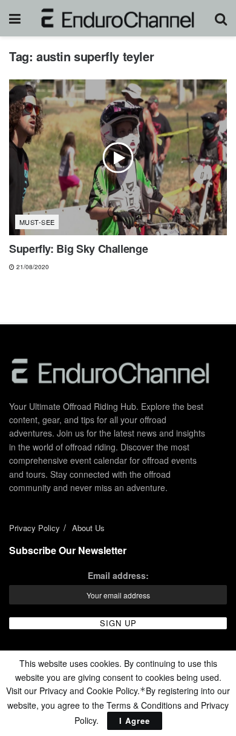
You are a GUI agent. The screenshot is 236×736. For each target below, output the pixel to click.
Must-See (37, 222)
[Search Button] (221, 18)
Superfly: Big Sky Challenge (78, 248)
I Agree (134, 720)
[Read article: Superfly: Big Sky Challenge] (118, 157)
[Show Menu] (15, 18)
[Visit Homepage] (118, 18)
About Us (88, 528)
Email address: (118, 575)
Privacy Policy (34, 528)
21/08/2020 (32, 267)
